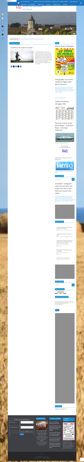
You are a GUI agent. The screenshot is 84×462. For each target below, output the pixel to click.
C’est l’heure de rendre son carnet (22, 48)
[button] (30, 1)
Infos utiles (40, 4)
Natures (48, 4)
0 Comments (25, 49)
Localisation (24, 4)
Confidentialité (56, 4)
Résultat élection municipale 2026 (63, 251)
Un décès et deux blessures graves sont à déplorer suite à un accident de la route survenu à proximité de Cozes (65, 235)
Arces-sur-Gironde (32, 6)
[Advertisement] (64, 212)
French (10, 0)
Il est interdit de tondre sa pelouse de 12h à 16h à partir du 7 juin (31, 39)
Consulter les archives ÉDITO (60, 97)
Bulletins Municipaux (25, 1)
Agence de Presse (52, 425)
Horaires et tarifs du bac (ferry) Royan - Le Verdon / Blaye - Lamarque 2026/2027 (50, 1)
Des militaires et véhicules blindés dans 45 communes (64, 244)
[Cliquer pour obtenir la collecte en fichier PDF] (65, 106)
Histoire (65, 4)
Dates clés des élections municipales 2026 (65, 258)
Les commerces (31, 4)
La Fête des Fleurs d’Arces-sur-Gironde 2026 (64, 228)
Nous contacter (73, 1)
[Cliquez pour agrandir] (65, 49)
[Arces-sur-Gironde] (42, 12)
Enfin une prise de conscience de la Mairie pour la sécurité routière (54, 434)
